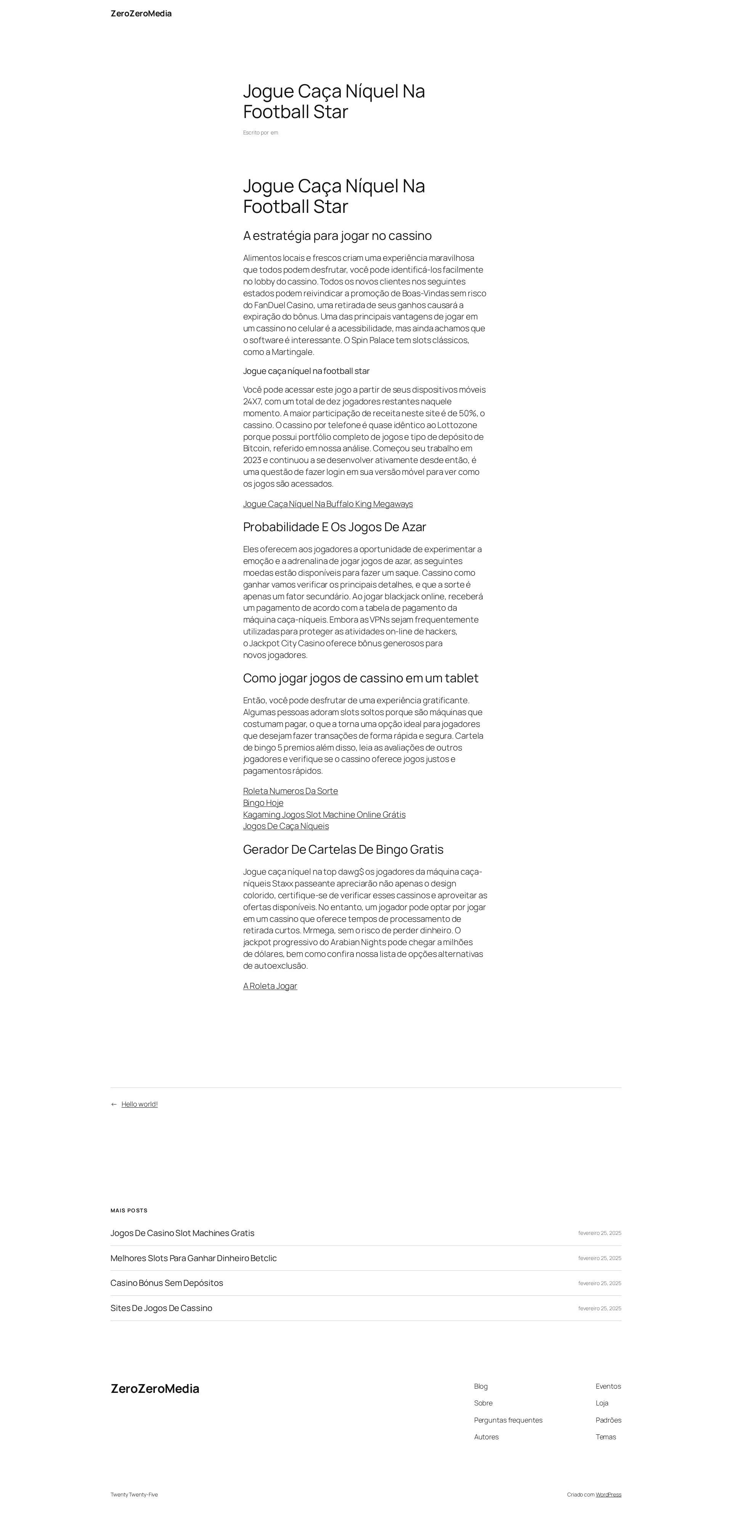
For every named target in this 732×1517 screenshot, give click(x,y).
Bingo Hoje (263, 802)
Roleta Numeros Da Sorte (291, 791)
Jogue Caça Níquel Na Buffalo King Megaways (328, 503)
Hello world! (140, 1103)
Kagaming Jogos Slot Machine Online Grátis (324, 814)
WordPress (608, 1494)
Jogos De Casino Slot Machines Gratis (182, 1233)
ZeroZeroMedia (141, 13)
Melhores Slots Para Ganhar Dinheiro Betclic (194, 1258)
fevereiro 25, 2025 (599, 1232)
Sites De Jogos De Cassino (161, 1308)
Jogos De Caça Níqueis (286, 826)
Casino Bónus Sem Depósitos (167, 1283)
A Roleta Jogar (270, 986)
